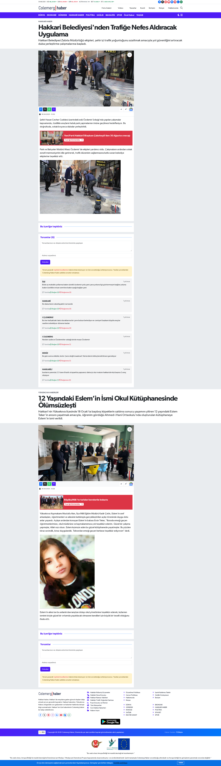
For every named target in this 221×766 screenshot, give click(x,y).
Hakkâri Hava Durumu (98, 695)
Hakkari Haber (45, 22)
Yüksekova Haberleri (48, 393)
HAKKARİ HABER (76, 15)
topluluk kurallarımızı (61, 270)
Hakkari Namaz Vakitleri (99, 698)
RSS (43, 732)
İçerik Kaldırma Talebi (162, 692)
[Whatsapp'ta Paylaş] (49, 109)
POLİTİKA (90, 15)
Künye (161, 8)
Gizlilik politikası (120, 763)
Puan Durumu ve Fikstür (99, 703)
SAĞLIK (100, 15)
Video (120, 8)
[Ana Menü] (181, 15)
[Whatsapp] (69, 715)
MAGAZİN (110, 15)
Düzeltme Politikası (133, 692)
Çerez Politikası (132, 695)
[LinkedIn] (57, 715)
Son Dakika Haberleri (98, 708)
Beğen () (55, 292)
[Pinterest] (48, 715)
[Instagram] (53, 715)
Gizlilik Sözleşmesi (162, 695)
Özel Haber (129, 15)
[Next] (65, 715)
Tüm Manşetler (96, 705)
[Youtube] (61, 715)
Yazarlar (132, 8)
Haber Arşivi (94, 710)
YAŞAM (139, 15)
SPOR (119, 15)
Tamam (180, 762)
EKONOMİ (51, 15)
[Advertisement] (28, 54)
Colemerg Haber (143, 758)
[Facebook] (40, 715)
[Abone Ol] (131, 109)
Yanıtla (46, 292)
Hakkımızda (173, 8)
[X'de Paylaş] (45, 109)
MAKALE (129, 710)
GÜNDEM (62, 15)
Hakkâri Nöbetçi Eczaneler (100, 692)
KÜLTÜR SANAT (131, 715)
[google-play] (110, 722)
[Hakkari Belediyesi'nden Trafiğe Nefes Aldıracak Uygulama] (86, 79)
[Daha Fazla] (54, 109)
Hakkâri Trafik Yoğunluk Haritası (102, 700)
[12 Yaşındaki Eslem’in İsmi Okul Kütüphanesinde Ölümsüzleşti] (86, 453)
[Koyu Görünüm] (179, 15)
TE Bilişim (179, 732)
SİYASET (158, 712)
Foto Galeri (106, 8)
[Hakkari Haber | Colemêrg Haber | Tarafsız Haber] (52, 8)
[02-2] (80, 187)
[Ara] (181, 8)
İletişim (152, 8)
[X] (44, 715)
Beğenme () (66, 292)
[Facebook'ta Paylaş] (40, 109)
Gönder (45, 262)
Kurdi (142, 8)
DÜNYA (41, 15)
